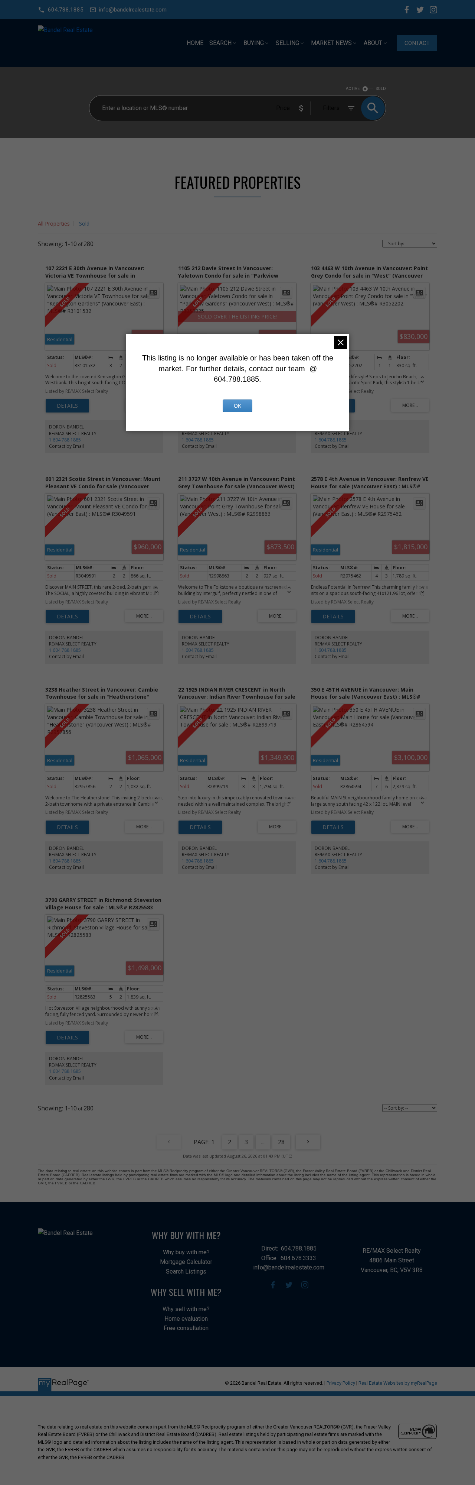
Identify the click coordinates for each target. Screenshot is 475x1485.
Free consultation (186, 1328)
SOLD (381, 88)
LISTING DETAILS (67, 405)
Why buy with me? (186, 1252)
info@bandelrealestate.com (133, 9)
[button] (60, 9)
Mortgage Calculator (186, 1261)
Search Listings (186, 1271)
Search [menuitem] (220, 42)
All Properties (54, 223)
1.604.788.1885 (65, 440)
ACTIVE (353, 88)
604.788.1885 (65, 9)
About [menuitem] (373, 42)
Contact (417, 43)
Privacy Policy (341, 1383)
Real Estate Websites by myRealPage (397, 1383)
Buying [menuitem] (253, 42)
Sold (84, 223)
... (263, 1142)
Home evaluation (186, 1318)
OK (237, 406)
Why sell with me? (186, 1309)
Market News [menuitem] (331, 42)
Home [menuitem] (195, 42)
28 (281, 1142)
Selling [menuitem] (287, 42)
